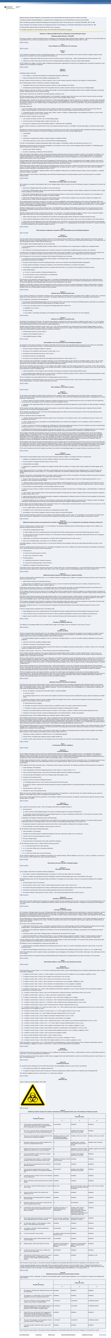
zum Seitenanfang (24, 1334)
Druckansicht (102, 1334)
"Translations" (56, 27)
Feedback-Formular (87, 1334)
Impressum (39, 1334)
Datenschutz (51, 1334)
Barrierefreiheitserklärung (68, 1334)
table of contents (24, 42)
